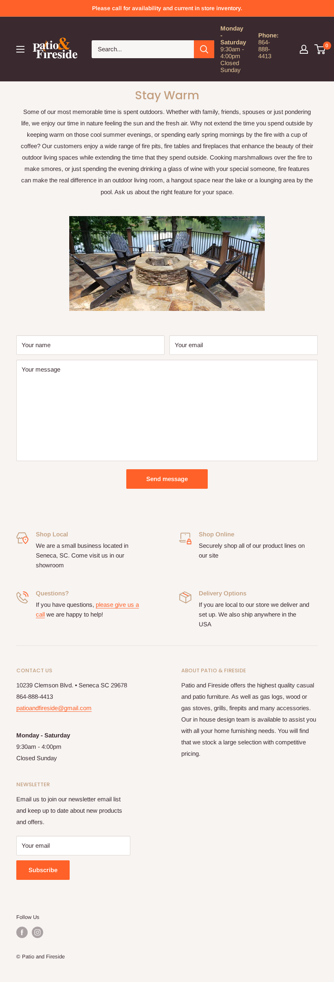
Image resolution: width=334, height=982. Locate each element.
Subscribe (43, 869)
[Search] (204, 49)
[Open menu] (20, 49)
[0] (320, 49)
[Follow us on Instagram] (37, 932)
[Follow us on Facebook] (22, 932)
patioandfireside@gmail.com (54, 707)
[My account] (304, 49)
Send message (167, 478)
